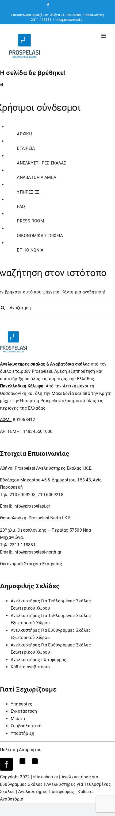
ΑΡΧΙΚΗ (24, 133)
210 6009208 (23, 494)
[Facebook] (6, 764)
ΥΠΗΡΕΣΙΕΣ (28, 192)
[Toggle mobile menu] (104, 35)
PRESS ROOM (30, 220)
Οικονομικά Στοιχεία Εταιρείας (31, 563)
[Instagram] (22, 761)
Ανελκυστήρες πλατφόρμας (39, 659)
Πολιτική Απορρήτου (20, 749)
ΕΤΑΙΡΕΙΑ (26, 148)
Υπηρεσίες (21, 704)
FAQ (21, 206)
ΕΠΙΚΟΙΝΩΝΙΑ (30, 250)
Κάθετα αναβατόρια (30, 666)
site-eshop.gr (45, 776)
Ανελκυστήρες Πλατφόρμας (46, 791)
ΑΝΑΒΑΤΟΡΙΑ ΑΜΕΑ (36, 177)
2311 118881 (23, 544)
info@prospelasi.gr (69, 20)
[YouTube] (35, 761)
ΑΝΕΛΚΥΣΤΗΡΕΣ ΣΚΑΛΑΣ (41, 163)
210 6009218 (50, 494)
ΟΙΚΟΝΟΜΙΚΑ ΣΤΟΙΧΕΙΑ (40, 235)
